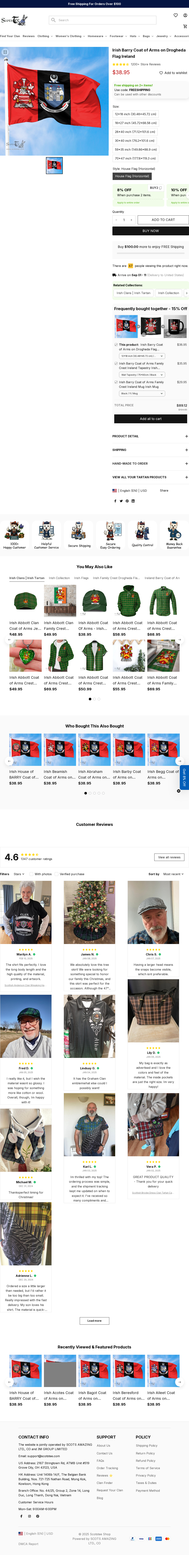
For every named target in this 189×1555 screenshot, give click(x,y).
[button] (184, 777)
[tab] (90, 699)
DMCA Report (28, 1544)
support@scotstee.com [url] (44, 1456)
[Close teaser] (179, 791)
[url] (146, 64)
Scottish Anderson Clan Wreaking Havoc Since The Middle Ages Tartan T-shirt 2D (26, 985)
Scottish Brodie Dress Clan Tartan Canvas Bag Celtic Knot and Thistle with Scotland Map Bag (153, 1192)
